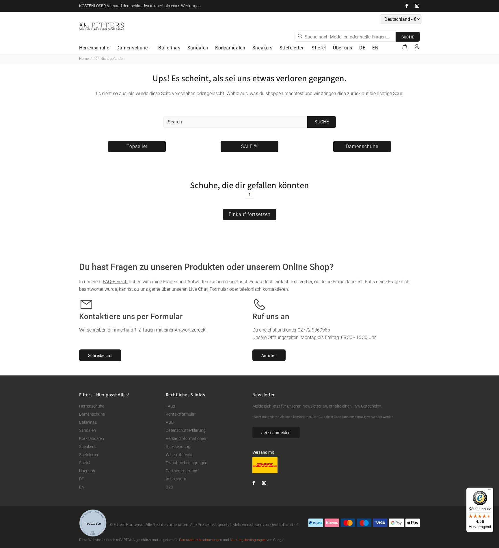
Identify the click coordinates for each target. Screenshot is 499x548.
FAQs (170, 406)
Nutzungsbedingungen (248, 540)
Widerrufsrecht (179, 454)
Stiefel (84, 462)
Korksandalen (91, 438)
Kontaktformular (181, 414)
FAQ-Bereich (115, 281)
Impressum (176, 479)
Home (84, 59)
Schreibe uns (100, 355)
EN (81, 487)
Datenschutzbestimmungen (200, 540)
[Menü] (489, 491)
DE (81, 479)
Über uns (87, 471)
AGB (170, 422)
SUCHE (407, 37)
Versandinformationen (186, 438)
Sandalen (87, 430)
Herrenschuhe (91, 406)
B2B (169, 487)
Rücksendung (178, 446)
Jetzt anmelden (276, 432)
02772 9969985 (314, 330)
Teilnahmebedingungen (186, 462)
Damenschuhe (92, 414)
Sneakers (87, 446)
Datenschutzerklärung (186, 430)
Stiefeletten (89, 454)
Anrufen (269, 355)
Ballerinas (88, 422)
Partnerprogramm (182, 471)
